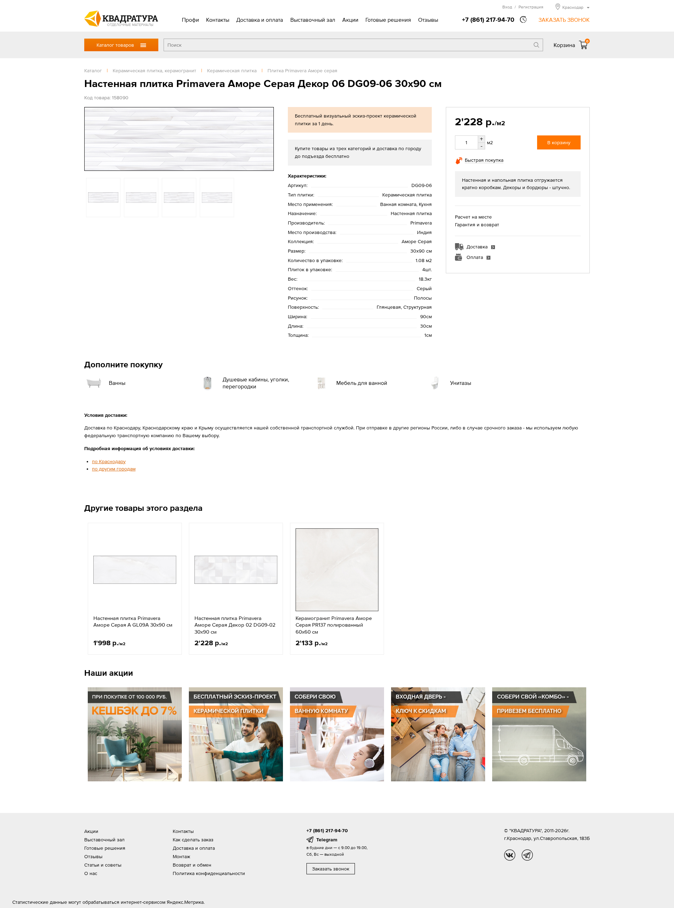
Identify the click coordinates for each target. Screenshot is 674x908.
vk (509, 855)
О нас (90, 873)
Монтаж (181, 856)
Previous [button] (91, 139)
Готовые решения (388, 19)
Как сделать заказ (193, 839)
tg (527, 855)
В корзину (558, 142)
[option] (179, 139)
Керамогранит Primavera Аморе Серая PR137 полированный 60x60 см (334, 625)
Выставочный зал (312, 19)
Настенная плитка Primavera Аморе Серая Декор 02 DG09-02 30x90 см (235, 625)
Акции (350, 19)
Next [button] (267, 139)
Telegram (326, 839)
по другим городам (114, 469)
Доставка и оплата (259, 19)
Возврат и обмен (192, 865)
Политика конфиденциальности (209, 873)
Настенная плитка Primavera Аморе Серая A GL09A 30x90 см (132, 621)
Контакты (217, 19)
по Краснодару (109, 461)
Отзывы (428, 19)
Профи (190, 19)
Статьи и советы (102, 865)
